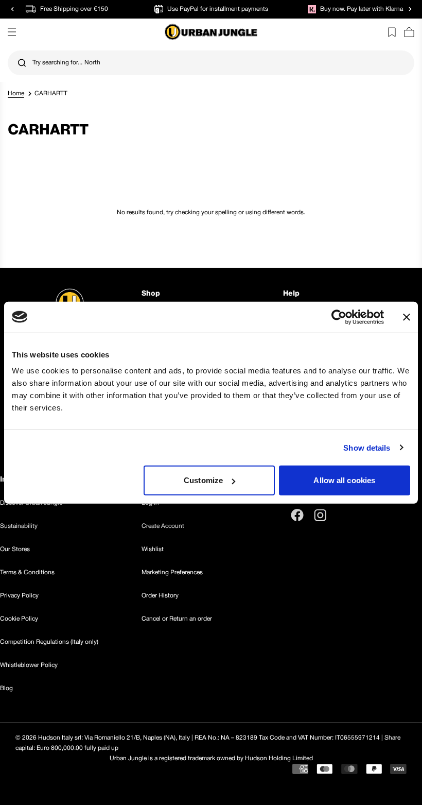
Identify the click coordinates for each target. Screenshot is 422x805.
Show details (366, 447)
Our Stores (15, 549)
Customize (203, 480)
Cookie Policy (19, 619)
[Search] (22, 63)
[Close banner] (406, 316)
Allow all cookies (344, 480)
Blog (6, 688)
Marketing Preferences (172, 572)
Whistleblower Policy (29, 665)
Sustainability (19, 526)
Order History (160, 595)
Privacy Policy (19, 595)
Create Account (163, 526)
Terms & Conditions (27, 572)
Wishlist (153, 549)
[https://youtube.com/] (343, 515)
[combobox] (211, 62)
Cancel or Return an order (177, 619)
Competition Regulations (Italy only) (49, 642)
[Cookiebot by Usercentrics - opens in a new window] (339, 316)
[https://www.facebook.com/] (297, 515)
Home (16, 93)
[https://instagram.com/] (320, 515)
